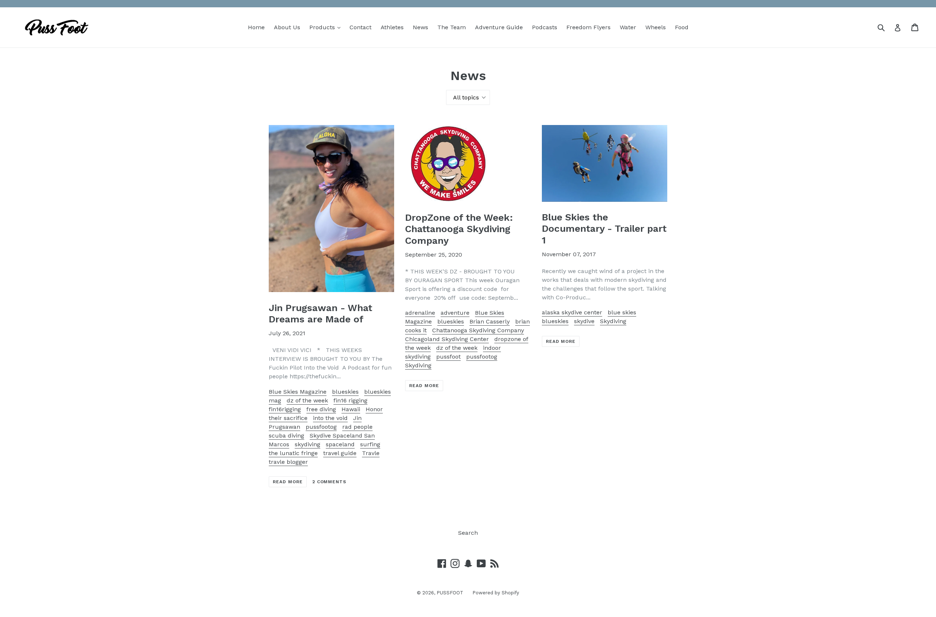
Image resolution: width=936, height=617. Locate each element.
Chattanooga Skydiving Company (478, 330)
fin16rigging (285, 409)
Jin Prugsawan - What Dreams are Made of (320, 313)
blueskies (345, 391)
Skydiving (418, 365)
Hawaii (350, 409)
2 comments (329, 481)
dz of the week (307, 400)
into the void (330, 418)
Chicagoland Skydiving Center (447, 339)
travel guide (339, 453)
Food (681, 27)
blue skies (622, 312)
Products (326, 27)
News (420, 27)
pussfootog (321, 426)
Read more (288, 481)
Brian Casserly (489, 321)
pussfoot (448, 356)
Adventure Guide (499, 27)
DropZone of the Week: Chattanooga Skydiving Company (459, 229)
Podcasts (544, 27)
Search (468, 532)
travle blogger (288, 461)
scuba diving (286, 435)
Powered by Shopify (495, 592)
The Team (451, 27)
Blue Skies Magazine (298, 391)
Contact (360, 27)
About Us (287, 27)
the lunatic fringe (293, 453)
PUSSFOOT (450, 592)
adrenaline (420, 312)
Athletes (392, 27)
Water (628, 27)
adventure (455, 312)
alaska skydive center (572, 312)
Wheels (655, 27)
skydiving (307, 444)
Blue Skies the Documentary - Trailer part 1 (604, 228)
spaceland (340, 444)
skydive (584, 321)
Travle (371, 453)
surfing (370, 444)
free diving (321, 409)
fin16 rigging (350, 400)
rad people (357, 426)
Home (256, 27)
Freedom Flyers (588, 27)
